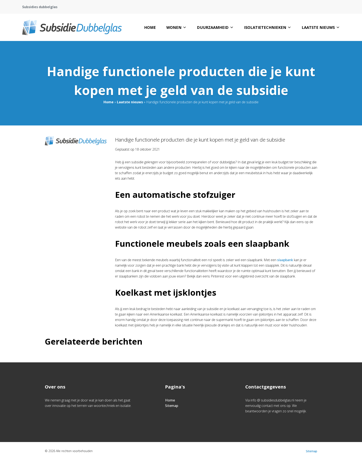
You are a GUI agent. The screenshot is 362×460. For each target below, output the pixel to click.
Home (150, 27)
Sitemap (171, 405)
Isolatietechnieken (265, 27)
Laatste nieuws (318, 27)
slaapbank (285, 260)
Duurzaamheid (213, 27)
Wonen (173, 27)
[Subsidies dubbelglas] (72, 27)
